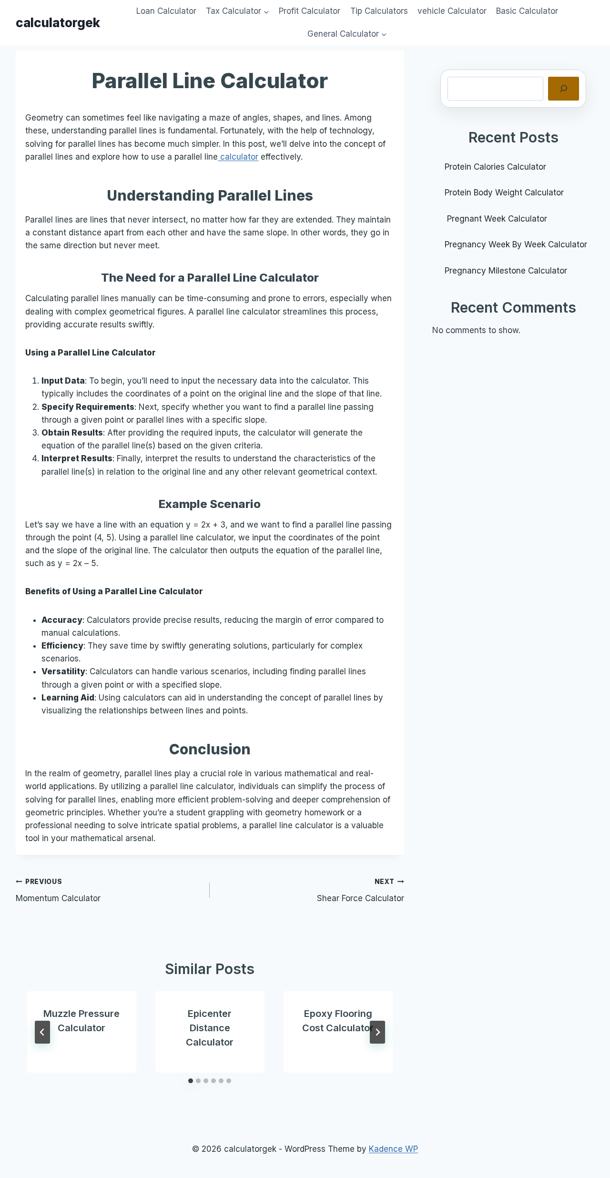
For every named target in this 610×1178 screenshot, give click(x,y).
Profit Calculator (309, 11)
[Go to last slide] (42, 1032)
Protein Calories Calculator (497, 167)
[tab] (190, 1080)
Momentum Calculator (58, 890)
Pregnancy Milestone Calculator (506, 270)
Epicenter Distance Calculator (210, 1028)
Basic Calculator (527, 11)
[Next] (377, 1032)
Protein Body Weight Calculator (505, 192)
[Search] (563, 89)
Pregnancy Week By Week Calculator (516, 244)
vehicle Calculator (452, 11)
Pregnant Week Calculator (496, 218)
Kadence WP (393, 1149)
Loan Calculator (166, 11)
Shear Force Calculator (360, 890)
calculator (238, 157)
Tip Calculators (379, 11)
